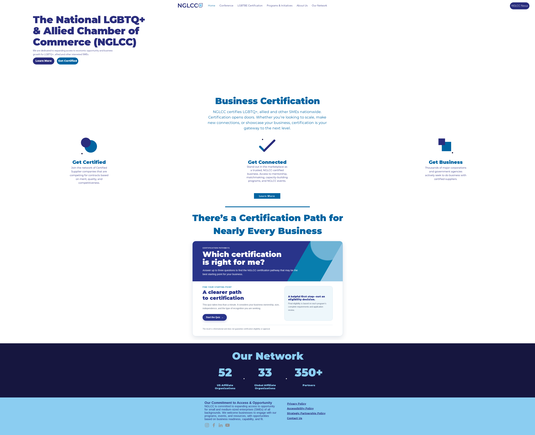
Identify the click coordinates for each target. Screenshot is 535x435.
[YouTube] (227, 425)
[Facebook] (214, 425)
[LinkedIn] (220, 425)
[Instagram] (207, 425)
